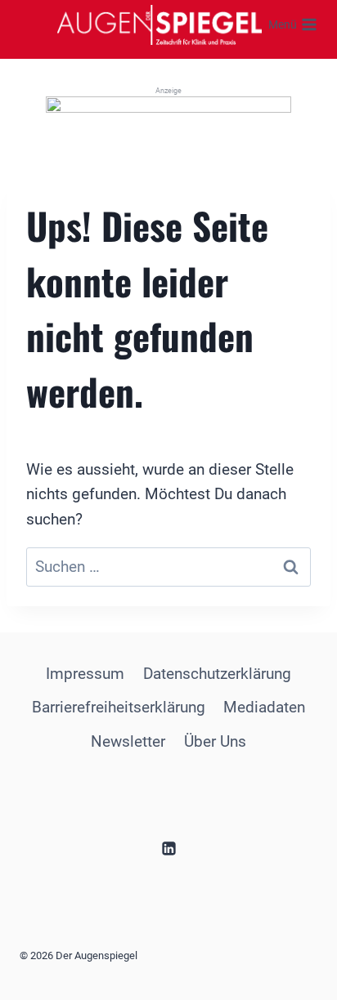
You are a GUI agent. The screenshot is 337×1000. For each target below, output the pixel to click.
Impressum (85, 673)
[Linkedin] (168, 848)
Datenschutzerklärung (217, 673)
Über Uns (215, 741)
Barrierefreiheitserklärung (118, 707)
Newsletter (128, 741)
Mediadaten (264, 707)
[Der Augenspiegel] (159, 24)
